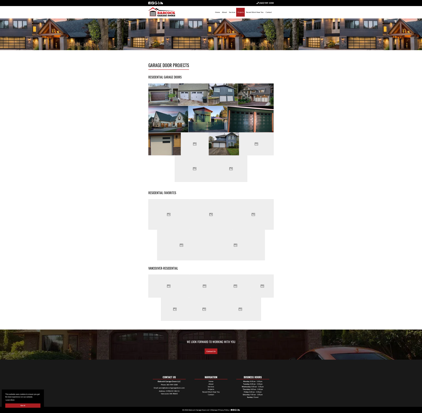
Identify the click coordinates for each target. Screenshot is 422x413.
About (224, 12)
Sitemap (214, 410)
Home (217, 12)
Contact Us (211, 351)
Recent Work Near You (254, 12)
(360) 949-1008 (266, 3)
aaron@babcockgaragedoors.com (172, 388)
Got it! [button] (23, 405)
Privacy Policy (223, 410)
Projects (240, 12)
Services (232, 12)
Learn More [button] (10, 400)
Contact (269, 12)
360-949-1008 (172, 385)
